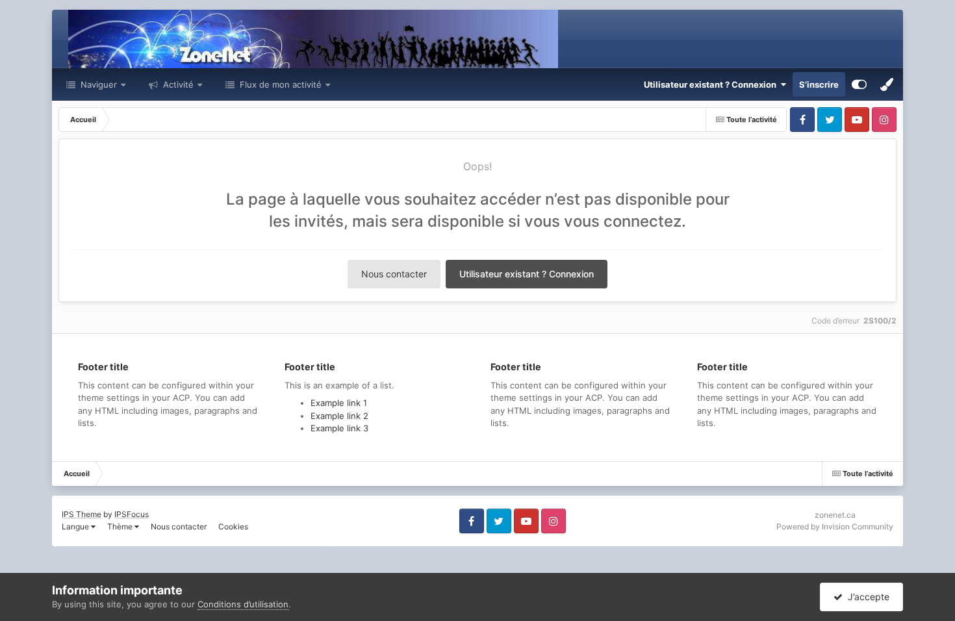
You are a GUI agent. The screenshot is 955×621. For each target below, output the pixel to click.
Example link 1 (339, 403)
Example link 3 (339, 428)
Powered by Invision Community (834, 526)
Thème (120, 526)
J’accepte (866, 596)
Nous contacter (394, 273)
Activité (177, 84)
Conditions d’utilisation (242, 604)
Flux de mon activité (280, 84)
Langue (76, 526)
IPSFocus (131, 514)
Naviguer (97, 84)
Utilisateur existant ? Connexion (712, 84)
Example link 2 (339, 416)
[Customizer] (859, 84)
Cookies (233, 526)
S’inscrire (819, 84)
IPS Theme (81, 514)
